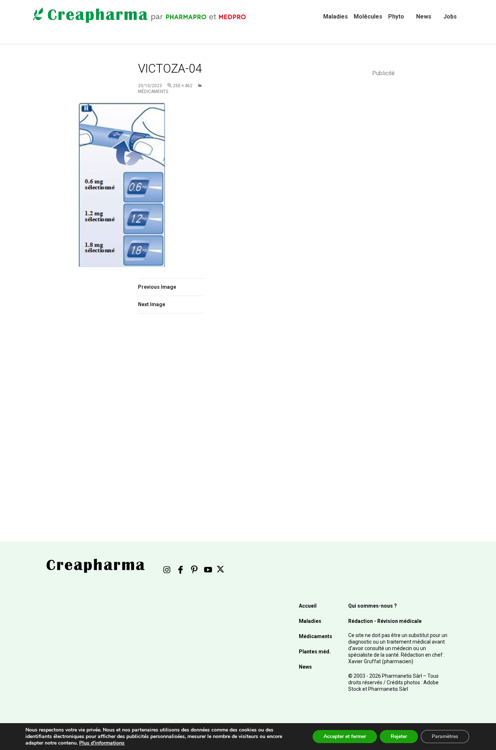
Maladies (335, 16)
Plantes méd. (315, 651)
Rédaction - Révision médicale (385, 621)
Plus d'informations (102, 742)
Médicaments (315, 636)
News (423, 16)
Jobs (450, 16)
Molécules (368, 16)
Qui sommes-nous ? (372, 606)
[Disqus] (181, 421)
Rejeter (399, 736)
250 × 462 (182, 85)
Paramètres (445, 736)
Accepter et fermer (345, 736)
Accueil (308, 606)
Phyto (396, 16)
